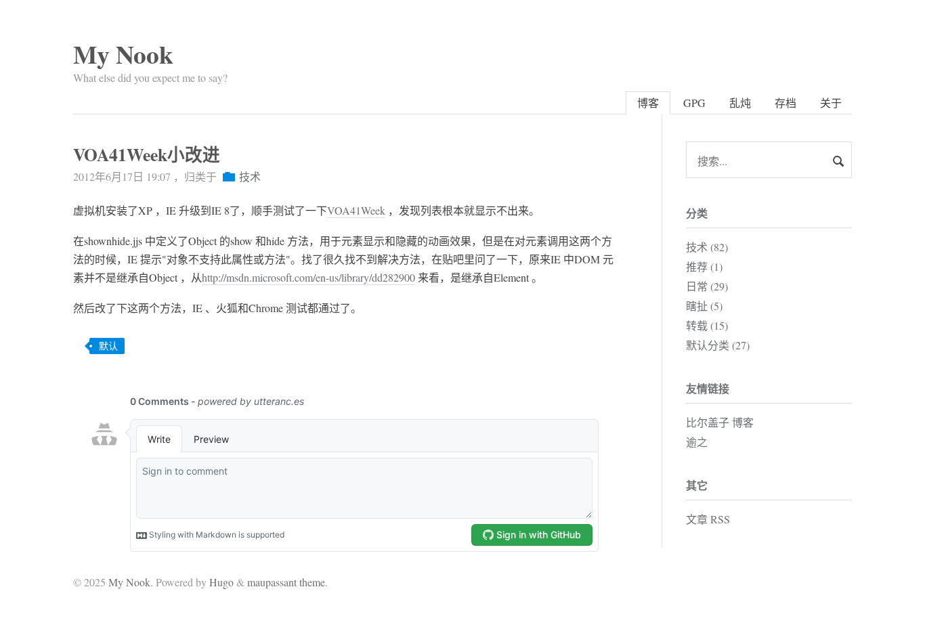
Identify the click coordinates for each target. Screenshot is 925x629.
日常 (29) (707, 286)
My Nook (123, 53)
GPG (694, 102)
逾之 (697, 442)
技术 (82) (707, 247)
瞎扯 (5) (704, 306)
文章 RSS (708, 519)
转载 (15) (707, 325)
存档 (785, 102)
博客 (648, 102)
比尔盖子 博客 (720, 422)
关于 (831, 102)
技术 (250, 176)
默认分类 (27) (718, 345)
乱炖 (740, 102)
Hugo (221, 582)
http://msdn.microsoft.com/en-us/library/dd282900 (308, 277)
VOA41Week (356, 210)
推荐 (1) (704, 266)
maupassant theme (286, 582)
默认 (108, 345)
